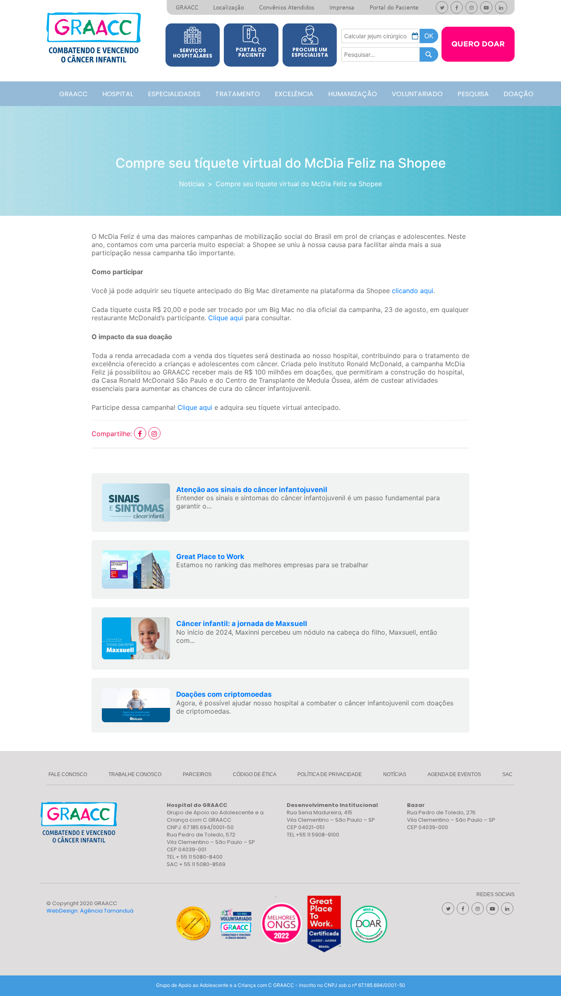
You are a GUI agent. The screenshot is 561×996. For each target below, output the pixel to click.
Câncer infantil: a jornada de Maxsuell (241, 623)
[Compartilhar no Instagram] (154, 434)
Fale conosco (67, 774)
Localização (228, 8)
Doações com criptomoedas (224, 694)
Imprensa (341, 8)
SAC (507, 774)
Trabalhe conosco (134, 774)
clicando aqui (412, 291)
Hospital (117, 94)
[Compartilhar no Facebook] (141, 434)
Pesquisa (473, 94)
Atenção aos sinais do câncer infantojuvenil (251, 489)
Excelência (294, 94)
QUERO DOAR (478, 44)
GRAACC (187, 8)
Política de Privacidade (329, 774)
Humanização (352, 94)
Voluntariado (417, 94)
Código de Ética (254, 774)
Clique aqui (225, 318)
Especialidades (174, 94)
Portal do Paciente (394, 8)
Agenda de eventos (454, 774)
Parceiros (197, 774)
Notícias (192, 184)
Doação (518, 94)
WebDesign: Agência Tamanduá (89, 911)
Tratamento (237, 94)
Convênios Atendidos (286, 8)
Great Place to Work (210, 556)
